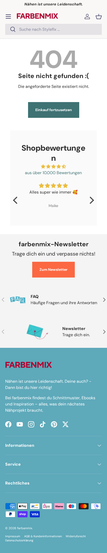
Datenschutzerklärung (19, 540)
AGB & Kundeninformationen (43, 536)
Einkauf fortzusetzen (53, 109)
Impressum (12, 536)
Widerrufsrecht (76, 536)
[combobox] (53, 29)
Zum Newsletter (53, 269)
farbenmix (24, 528)
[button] (98, 16)
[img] (53, 166)
